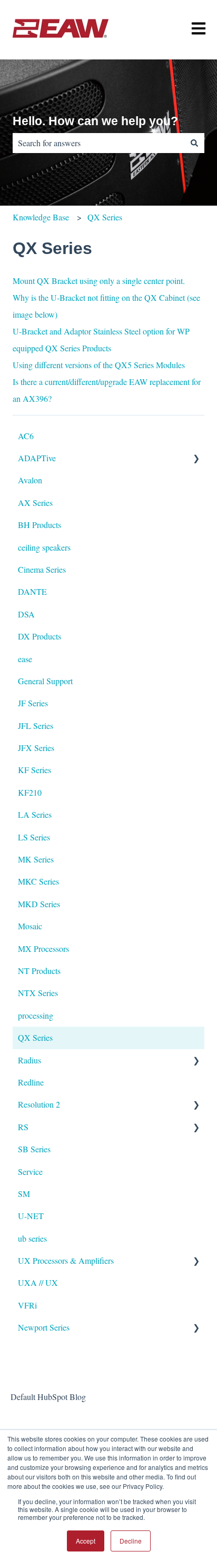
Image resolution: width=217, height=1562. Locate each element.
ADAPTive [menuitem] (37, 457)
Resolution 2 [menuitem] (39, 1104)
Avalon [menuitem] (30, 479)
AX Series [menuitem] (35, 502)
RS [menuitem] (23, 1126)
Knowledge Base (41, 216)
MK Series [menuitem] (36, 859)
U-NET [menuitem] (31, 1215)
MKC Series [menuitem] (38, 881)
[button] (196, 459)
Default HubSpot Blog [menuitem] (48, 1396)
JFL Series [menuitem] (35, 725)
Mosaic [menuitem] (30, 925)
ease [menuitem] (25, 658)
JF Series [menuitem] (33, 702)
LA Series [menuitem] (35, 814)
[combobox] (98, 143)
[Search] (194, 143)
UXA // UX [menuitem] (38, 1282)
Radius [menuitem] (29, 1060)
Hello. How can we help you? (95, 121)
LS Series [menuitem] (34, 837)
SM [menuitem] (24, 1193)
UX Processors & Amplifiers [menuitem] (66, 1260)
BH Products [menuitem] (39, 524)
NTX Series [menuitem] (38, 992)
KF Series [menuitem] (34, 769)
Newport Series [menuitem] (44, 1327)
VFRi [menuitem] (27, 1305)
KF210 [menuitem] (30, 792)
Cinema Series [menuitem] (42, 569)
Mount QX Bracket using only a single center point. (99, 280)
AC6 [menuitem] (26, 435)
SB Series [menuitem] (34, 1148)
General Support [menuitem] (45, 680)
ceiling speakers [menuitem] (44, 547)
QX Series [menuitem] (35, 1037)
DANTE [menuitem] (32, 591)
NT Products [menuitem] (39, 970)
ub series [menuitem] (32, 1238)
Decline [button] (131, 1540)
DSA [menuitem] (26, 614)
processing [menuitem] (35, 1015)
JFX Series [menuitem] (36, 747)
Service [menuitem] (30, 1171)
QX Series (104, 216)
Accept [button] (85, 1540)
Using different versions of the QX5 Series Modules (99, 364)
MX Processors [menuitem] (43, 948)
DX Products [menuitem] (39, 636)
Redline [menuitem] (31, 1082)
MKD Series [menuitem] (39, 903)
